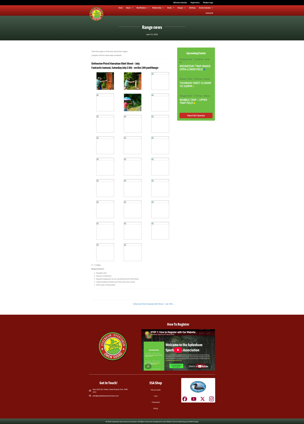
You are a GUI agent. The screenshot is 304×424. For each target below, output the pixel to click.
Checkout (156, 402)
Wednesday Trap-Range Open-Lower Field (195, 68)
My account (156, 390)
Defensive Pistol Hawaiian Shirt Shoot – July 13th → (154, 304)
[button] (196, 115)
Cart (156, 396)
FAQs (155, 408)
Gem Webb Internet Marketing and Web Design (180, 422)
